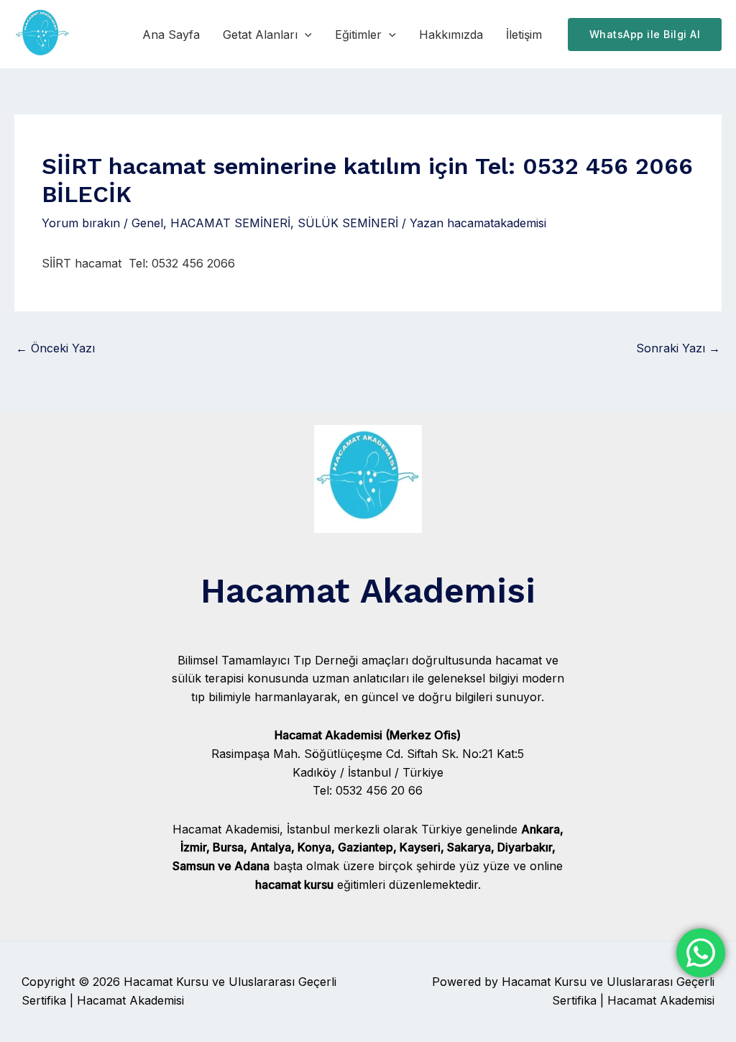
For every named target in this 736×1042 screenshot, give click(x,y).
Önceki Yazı (55, 348)
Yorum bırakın (81, 223)
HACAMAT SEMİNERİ (230, 223)
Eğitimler (358, 34)
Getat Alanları (260, 34)
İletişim (524, 34)
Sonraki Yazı (678, 348)
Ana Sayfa (171, 34)
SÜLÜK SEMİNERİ (348, 223)
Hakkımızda (451, 34)
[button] (305, 34)
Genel (147, 223)
